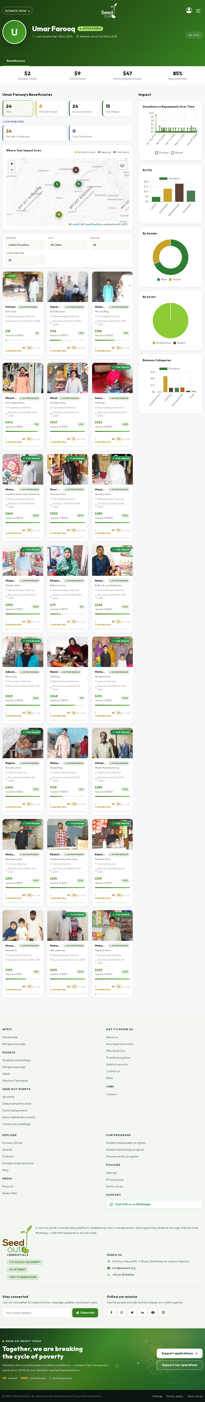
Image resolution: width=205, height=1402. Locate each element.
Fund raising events (14, 1110)
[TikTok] (163, 1312)
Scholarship (10, 1037)
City (51, 238)
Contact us (113, 1071)
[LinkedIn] (142, 1312)
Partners (8, 1156)
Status (95, 238)
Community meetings (16, 1124)
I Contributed (15, 253)
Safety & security (117, 1064)
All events (8, 1097)
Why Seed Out (115, 1051)
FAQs (109, 1078)
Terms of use (114, 1186)
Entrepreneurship (13, 1044)
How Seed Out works (119, 1044)
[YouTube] (153, 1312)
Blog (5, 1170)
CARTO (124, 224)
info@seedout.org (123, 1268)
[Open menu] (198, 10)
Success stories (12, 1143)
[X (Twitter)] (132, 1312)
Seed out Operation (15, 1080)
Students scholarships (16, 1060)
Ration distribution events (18, 1117)
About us (112, 1037)
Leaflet (75, 224)
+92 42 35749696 (123, 1275)
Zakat (6, 1074)
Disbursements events (16, 1103)
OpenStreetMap (93, 224)
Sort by (11, 238)
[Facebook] (111, 1312)
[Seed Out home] (17, 1239)
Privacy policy (115, 1179)
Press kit (7, 1186)
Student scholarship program (125, 1149)
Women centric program (122, 1156)
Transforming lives (118, 1057)
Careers (111, 1094)
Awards (7, 1149)
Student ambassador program (126, 1143)
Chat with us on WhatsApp (132, 1204)
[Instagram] (122, 1312)
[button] (57, 184)
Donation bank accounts (18, 1163)
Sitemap (111, 1173)
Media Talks (9, 1193)
